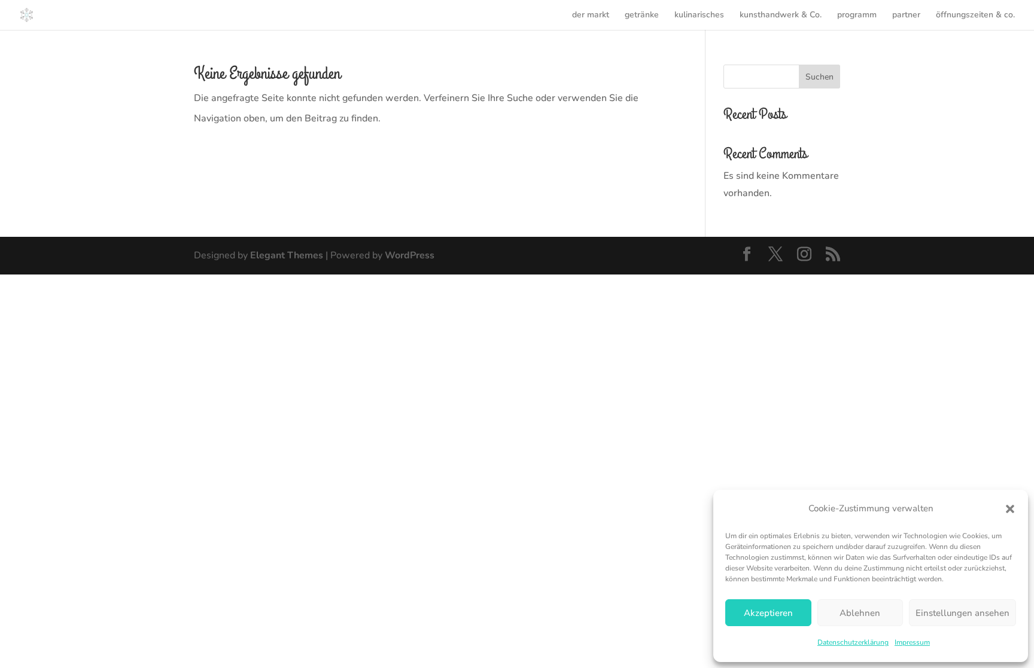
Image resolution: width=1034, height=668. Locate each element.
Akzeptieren (768, 613)
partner (906, 15)
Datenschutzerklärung (853, 642)
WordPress (409, 255)
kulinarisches (699, 15)
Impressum (912, 642)
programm (857, 15)
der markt (590, 15)
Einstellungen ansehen (962, 613)
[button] (1010, 509)
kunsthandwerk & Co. (781, 15)
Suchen (819, 77)
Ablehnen (860, 613)
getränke (642, 15)
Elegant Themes (286, 255)
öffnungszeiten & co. (975, 15)
